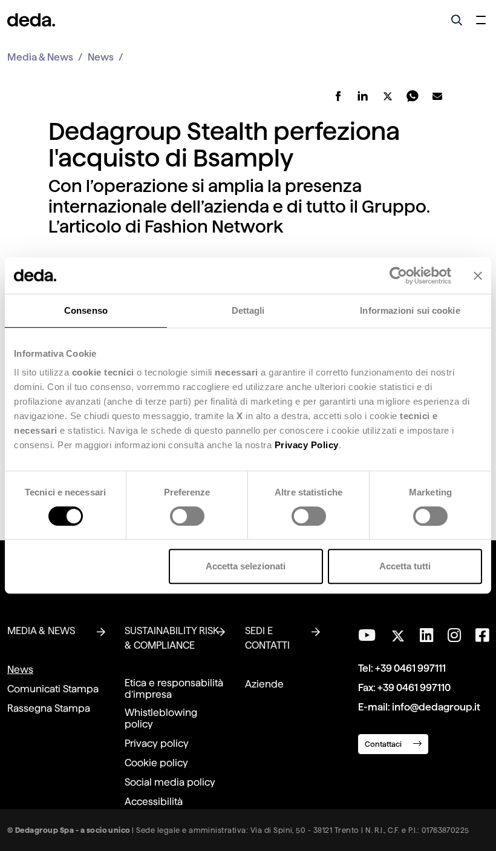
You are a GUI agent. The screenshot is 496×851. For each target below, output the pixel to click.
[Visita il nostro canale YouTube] (367, 635)
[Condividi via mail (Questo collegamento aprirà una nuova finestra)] (438, 96)
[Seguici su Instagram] (454, 635)
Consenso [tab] (86, 310)
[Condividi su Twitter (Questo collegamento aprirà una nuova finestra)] (388, 96)
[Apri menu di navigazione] (481, 20)
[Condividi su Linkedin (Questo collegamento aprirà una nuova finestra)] (363, 96)
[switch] (187, 516)
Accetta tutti (405, 566)
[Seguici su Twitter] (397, 632)
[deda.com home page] (31, 20)
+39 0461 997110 (414, 688)
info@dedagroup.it (436, 707)
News (101, 57)
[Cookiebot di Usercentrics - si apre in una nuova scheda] (398, 276)
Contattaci (384, 744)
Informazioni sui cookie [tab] (410, 310)
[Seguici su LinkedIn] (426, 635)
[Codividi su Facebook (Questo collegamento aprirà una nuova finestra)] (338, 96)
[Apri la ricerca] (456, 20)
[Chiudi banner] (478, 275)
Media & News (40, 57)
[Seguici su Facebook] (482, 635)
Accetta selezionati (246, 566)
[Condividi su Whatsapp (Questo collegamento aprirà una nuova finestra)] (413, 96)
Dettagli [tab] (248, 310)
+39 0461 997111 (410, 668)
